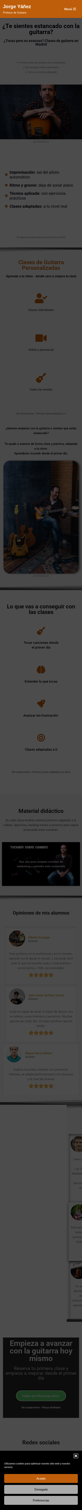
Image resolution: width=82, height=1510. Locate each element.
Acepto (41, 1478)
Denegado (41, 1489)
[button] (76, 1456)
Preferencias (41, 1500)
